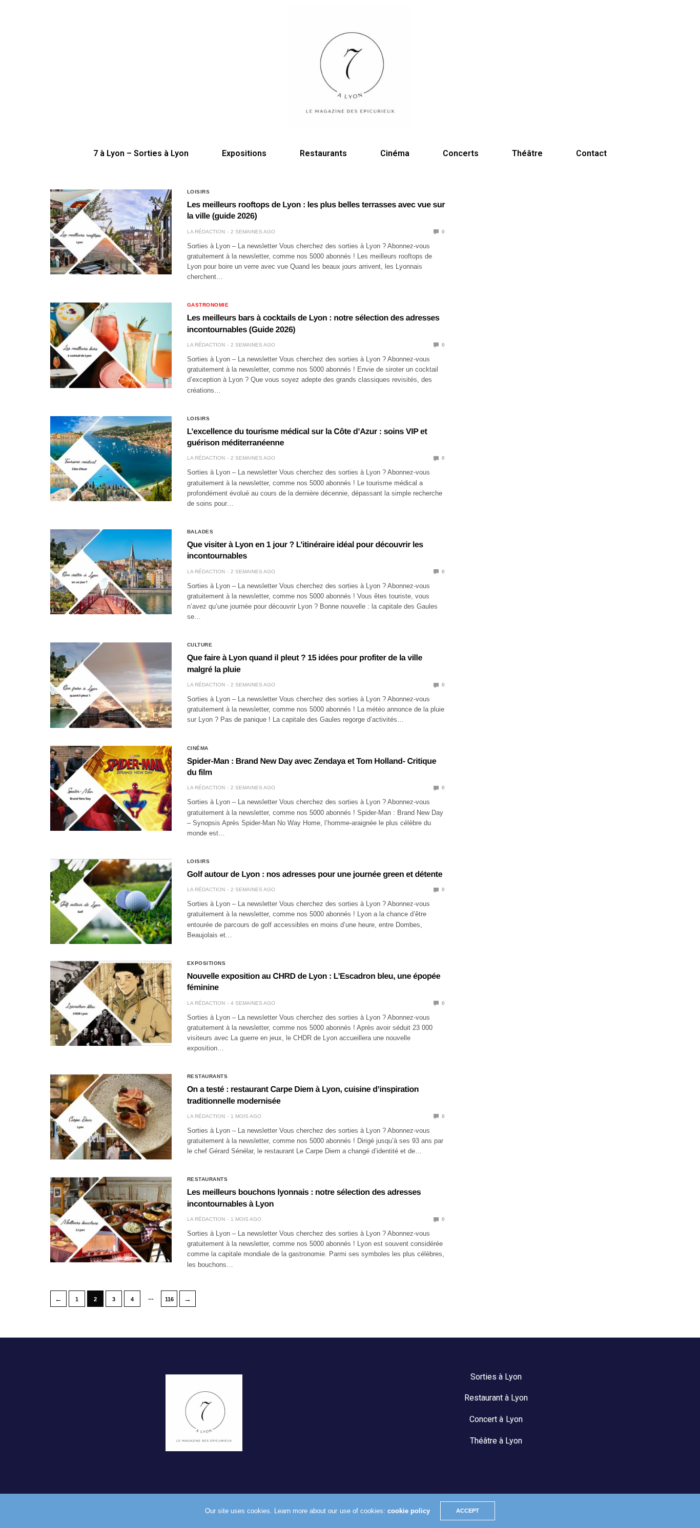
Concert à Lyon (495, 1419)
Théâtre (527, 153)
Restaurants (323, 153)
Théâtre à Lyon (496, 1441)
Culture (200, 645)
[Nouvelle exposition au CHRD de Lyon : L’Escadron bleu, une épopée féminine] (111, 1003)
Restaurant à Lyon (496, 1398)
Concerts (461, 153)
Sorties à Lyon (496, 1377)
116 (169, 1299)
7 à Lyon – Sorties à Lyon (141, 153)
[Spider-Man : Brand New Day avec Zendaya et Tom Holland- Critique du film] (111, 788)
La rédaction (206, 231)
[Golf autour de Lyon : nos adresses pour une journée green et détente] (111, 901)
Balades (200, 531)
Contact (591, 153)
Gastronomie (208, 305)
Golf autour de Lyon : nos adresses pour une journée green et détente (314, 874)
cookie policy (408, 1511)
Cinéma (394, 153)
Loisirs (198, 192)
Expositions (244, 153)
